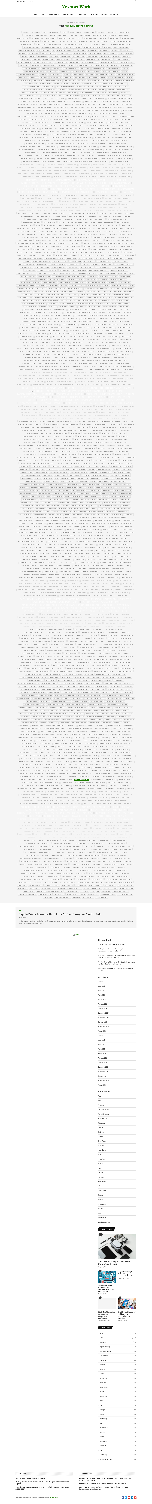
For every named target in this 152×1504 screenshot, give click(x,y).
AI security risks (78, 56)
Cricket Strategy (34, 213)
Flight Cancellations (84, 312)
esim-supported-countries (25, 285)
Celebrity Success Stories (88, 177)
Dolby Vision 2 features (25, 246)
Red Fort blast (79, 677)
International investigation (68, 454)
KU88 (48, 496)
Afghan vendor (41, 44)
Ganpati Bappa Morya (91, 330)
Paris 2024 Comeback (108, 605)
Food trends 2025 (73, 318)
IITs (129, 397)
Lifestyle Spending (27, 508)
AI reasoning (54, 56)
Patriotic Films (29, 611)
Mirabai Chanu (98, 538)
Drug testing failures (113, 252)
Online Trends (53, 587)
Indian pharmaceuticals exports (33, 436)
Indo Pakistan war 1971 (125, 445)
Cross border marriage (43, 216)
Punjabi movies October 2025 (29, 647)
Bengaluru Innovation (69, 113)
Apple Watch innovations (104, 86)
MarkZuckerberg (74, 526)
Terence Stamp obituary (24, 813)
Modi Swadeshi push (121, 544)
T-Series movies (100, 783)
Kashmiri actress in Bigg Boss (56, 484)
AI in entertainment (95, 53)
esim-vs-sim (40, 285)
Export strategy (41, 288)
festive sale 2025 (66, 300)
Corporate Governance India (107, 207)
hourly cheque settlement (112, 385)
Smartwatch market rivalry (45, 746)
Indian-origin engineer (26, 445)
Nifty (127, 566)
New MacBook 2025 (126, 562)
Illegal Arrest (58, 400)
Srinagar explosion (99, 767)
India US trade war (32, 418)
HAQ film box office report (95, 370)
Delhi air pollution (99, 225)
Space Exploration (63, 761)
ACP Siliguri (112, 35)
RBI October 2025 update (122, 662)
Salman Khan (120, 701)
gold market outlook (58, 345)
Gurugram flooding (122, 364)
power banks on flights (52, 632)
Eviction (131, 285)
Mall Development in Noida (103, 520)
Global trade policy (125, 339)
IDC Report (91, 397)
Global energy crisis (26, 336)
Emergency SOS (64, 270)
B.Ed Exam (43, 104)
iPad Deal (46, 460)
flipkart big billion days (30, 315)
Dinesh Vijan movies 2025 (124, 240)
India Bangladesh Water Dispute (68, 406)
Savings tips (80, 716)
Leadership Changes (110, 502)
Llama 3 (94, 508)
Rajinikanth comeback (122, 653)
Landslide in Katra (72, 499)
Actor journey (51, 38)
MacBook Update (90, 514)
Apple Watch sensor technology (33, 89)
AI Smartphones (92, 56)
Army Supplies (101, 92)
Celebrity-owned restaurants (64, 180)
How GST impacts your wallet (55, 388)
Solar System (50, 755)
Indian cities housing (27, 430)
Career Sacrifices (94, 168)
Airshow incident (49, 65)
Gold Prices (88, 345)
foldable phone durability (64, 315)
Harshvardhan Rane (61, 373)
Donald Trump (112, 249)
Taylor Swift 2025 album (27, 795)
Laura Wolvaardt (26, 502)
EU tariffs (64, 285)
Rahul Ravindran (110, 650)
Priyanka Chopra (125, 638)
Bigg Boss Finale (27, 122)
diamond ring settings (82, 237)
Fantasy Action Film (104, 291)
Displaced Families (74, 243)
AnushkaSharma (80, 77)
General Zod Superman (82, 333)
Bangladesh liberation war (26, 107)
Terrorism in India (128, 813)
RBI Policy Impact (25, 665)
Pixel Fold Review (127, 617)
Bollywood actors (30, 140)
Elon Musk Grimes (26, 267)
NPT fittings (87, 575)
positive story (96, 629)
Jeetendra (86, 475)
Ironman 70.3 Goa (116, 466)
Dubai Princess (33, 255)
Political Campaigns (125, 623)
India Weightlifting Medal (101, 418)
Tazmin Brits (115, 798)
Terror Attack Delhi (41, 813)
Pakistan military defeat (43, 599)
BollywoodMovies (88, 156)
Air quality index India (24, 62)
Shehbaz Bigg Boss (37, 725)
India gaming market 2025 (122, 409)
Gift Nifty (130, 333)
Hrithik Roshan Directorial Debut (110, 388)
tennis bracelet (82, 810)
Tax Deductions (78, 792)
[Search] (135, 1)
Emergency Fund (30, 270)
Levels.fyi (93, 505)
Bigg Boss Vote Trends (126, 125)
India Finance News (106, 409)
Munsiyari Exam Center (30, 556)
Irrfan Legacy (24, 469)
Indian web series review (84, 442)
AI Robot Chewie (65, 56)
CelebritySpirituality (83, 180)
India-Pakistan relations (46, 421)
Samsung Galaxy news (84, 710)
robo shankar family (64, 689)
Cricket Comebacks (67, 210)
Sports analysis (27, 764)
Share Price (117, 722)
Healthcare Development (46, 376)
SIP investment (41, 740)
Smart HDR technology (107, 740)
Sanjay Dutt (115, 713)
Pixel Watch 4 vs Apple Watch (84, 620)
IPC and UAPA (79, 460)
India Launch (38, 412)
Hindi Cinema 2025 (38, 382)
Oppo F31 (105, 587)
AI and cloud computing (64, 50)
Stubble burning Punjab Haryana (82, 774)
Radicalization (86, 650)
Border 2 (39, 159)
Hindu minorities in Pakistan (105, 382)
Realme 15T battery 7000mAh (75, 668)
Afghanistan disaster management (76, 44)
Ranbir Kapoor (79, 656)
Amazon (125, 68)
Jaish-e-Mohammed (41, 472)
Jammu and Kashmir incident (59, 472)
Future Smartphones (99, 324)
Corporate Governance (88, 207)
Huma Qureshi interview (35, 391)
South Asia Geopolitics (28, 758)
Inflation (37, 448)
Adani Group (103, 38)
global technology (109, 339)
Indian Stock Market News (119, 439)
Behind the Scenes (92, 110)
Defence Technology (50, 225)
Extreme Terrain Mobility (57, 288)
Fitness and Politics (55, 312)
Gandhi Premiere (108, 327)
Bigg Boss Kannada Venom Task (28, 125)
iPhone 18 (129, 463)
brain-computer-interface (31, 162)
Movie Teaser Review (113, 550)
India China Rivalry (86, 406)
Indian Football (75, 433)
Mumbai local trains (124, 553)
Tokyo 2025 (86, 822)
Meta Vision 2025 (88, 532)
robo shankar (127, 686)
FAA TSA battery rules (74, 288)
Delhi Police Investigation (93, 231)
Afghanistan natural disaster (120, 44)
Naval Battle (68, 559)
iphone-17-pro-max (92, 466)
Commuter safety (67, 201)
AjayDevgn (71, 65)
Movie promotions (72, 550)
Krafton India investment (28, 493)
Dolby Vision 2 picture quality (107, 246)
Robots (128, 689)
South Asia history (44, 758)
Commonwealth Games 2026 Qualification (45, 201)
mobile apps (69, 541)
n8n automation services (69, 556)
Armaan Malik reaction (87, 92)
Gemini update (22, 333)
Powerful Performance (88, 632)
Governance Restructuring (105, 351)
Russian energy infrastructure (95, 698)
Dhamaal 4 (113, 234)
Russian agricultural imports (41, 698)
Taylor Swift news (28, 798)
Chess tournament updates (73, 186)
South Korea (40, 761)
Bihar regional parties (64, 132)
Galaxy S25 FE (69, 327)
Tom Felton (109, 822)
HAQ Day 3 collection (77, 370)
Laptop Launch (104, 499)
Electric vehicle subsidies (57, 264)
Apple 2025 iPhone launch (116, 77)
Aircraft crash (74, 62)
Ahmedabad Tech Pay (43, 50)
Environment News (79, 282)
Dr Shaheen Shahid (50, 252)
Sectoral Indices (37, 719)
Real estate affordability (42, 665)
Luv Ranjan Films (122, 511)
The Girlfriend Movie (50, 819)
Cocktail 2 (129, 195)
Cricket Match (128, 210)
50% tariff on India (75, 32)
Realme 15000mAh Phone (46, 668)
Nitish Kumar (82, 569)
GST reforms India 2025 (72, 361)
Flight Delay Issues (114, 312)
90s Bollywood (28, 35)
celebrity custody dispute (77, 171)
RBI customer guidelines (83, 662)
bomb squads (101, 156)
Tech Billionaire (87, 801)
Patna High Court (123, 608)
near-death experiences (37, 562)
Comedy (49, 198)
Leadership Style (27, 505)
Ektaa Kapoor (41, 264)
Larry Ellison (124, 499)
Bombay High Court (114, 156)
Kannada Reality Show (51, 481)
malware (117, 520)
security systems (81, 719)
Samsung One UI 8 (42, 713)
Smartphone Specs (105, 743)
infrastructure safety (63, 448)
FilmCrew (72, 306)
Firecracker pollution (121, 309)
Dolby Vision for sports (79, 249)
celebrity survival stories (107, 177)
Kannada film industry (33, 481)
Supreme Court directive (45, 780)
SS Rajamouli (127, 767)
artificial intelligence (49, 95)
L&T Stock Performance (30, 499)
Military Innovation (44, 538)
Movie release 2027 (87, 550)
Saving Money (69, 716)
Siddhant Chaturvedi (78, 734)
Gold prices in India (101, 345)
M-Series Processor (40, 514)
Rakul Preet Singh (53, 656)
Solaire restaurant (36, 755)
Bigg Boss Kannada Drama (75, 122)
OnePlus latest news (25, 584)
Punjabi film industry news (124, 644)
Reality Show (70, 665)
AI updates (126, 56)
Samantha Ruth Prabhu (57, 707)
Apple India (81, 80)
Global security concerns (28, 339)
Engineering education (75, 279)
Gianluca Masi (119, 333)
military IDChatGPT (29, 538)
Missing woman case (112, 538)
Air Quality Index (107, 59)
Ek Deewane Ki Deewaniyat (26, 264)
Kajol (56, 478)
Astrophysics (112, 98)
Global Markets (100, 336)
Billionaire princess (40, 134)
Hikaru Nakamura (118, 379)
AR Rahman (111, 89)
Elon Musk (95, 264)
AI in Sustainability (110, 53)
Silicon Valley (52, 737)
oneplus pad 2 (83, 584)
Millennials (56, 538)
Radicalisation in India (72, 650)
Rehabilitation (50, 680)
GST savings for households (91, 361)
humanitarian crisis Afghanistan (27, 394)
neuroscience (113, 562)
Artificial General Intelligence (29, 95)
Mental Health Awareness (38, 532)
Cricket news (22, 213)
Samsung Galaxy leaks (67, 710)
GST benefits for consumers (101, 358)
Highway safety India (103, 379)
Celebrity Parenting (112, 174)
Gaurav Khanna (105, 330)
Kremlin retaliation (68, 493)
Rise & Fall (33, 686)
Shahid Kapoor (106, 722)
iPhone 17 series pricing (115, 463)
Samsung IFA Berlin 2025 (26, 713)
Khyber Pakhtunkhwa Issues (39, 487)
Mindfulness (87, 538)
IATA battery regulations (39, 397)
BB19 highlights (62, 110)
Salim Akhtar (109, 701)
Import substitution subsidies (28, 403)
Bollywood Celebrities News (117, 143)
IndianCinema (56, 445)
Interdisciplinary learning (104, 451)
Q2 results (73, 647)
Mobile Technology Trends (31, 544)
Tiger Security (95, 819)
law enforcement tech (62, 502)
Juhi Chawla (48, 478)
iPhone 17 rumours (99, 463)
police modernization (77, 623)
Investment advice (88, 457)
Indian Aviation (86, 424)
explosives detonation (26, 288)
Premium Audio (58, 638)
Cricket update (91, 213)
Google (126, 345)
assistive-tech (86, 98)
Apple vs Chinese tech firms (65, 86)
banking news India (105, 107)
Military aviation (111, 535)
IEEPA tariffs (101, 397)
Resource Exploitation (49, 683)
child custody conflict (120, 186)
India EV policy (66, 409)
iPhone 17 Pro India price (27, 463)
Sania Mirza (89, 713)
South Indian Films (125, 758)
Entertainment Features (118, 279)
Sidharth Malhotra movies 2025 (97, 734)
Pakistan (92, 593)
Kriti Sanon (105, 493)
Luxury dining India (25, 514)
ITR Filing (91, 469)
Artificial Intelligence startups (94, 95)
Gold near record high (75, 345)
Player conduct (101, 620)
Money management (52, 547)
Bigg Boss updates (91, 125)
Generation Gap (97, 333)
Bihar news (23, 132)
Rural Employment (73, 695)
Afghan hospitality (27, 44)
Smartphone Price (76, 743)
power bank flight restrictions (32, 632)
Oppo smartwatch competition (42, 590)
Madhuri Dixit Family (55, 517)
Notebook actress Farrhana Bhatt (35, 575)
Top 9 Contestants (24, 825)
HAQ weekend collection (32, 373)
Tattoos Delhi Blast (53, 792)
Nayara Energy (79, 559)
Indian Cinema (96, 427)
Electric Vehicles (73, 264)
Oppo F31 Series (127, 587)
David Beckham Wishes (75, 222)
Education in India (75, 261)
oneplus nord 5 (57, 584)
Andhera (124, 71)
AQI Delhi (101, 89)
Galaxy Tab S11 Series (83, 327)
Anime (112, 74)
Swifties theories (67, 783)
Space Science (77, 761)
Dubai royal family (46, 255)
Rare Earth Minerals (44, 659)
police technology (110, 623)
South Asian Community (75, 758)
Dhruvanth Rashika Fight (30, 237)
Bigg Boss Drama (126, 119)
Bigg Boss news (64, 125)
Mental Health (22, 532)
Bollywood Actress (45, 140)
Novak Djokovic (54, 575)
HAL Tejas (94, 367)
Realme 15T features (25, 671)
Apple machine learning (61, 83)
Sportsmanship (25, 767)
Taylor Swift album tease (69, 795)
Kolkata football (47, 490)
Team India (125, 798)
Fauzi (110, 297)
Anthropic (44, 77)
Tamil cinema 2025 (52, 786)
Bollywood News (110, 150)
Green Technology (123, 354)
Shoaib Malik (94, 731)
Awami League (126, 101)
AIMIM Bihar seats (48, 59)
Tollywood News (98, 822)
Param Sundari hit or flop (90, 602)
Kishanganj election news (104, 487)
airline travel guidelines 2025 (124, 62)
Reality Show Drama (98, 665)
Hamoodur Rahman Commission (122, 367)
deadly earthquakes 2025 (105, 222)
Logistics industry (105, 508)
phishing (115, 614)
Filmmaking (82, 306)
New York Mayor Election (63, 566)
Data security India (49, 222)
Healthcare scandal (64, 376)
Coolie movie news (26, 207)
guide (125, 361)
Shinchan (71, 731)
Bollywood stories (103, 153)
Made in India (128, 514)
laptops (114, 499)
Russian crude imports (61, 698)
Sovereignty (51, 761)
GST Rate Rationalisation (31, 361)
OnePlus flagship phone (104, 581)
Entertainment (102, 279)
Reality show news (113, 665)
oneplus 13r (90, 578)
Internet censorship (121, 454)
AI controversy (127, 50)
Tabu (127, 783)
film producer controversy (120, 303)
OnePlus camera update (56, 581)
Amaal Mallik (57, 68)
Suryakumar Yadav (97, 780)
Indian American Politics (24, 424)
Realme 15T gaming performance (63, 671)
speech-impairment (112, 761)
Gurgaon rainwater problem (84, 364)
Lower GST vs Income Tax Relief (61, 511)
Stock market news (110, 770)
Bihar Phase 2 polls (36, 132)
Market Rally (37, 526)
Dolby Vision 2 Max (89, 246)
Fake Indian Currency (24, 291)
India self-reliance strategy (82, 415)
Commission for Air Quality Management (117, 198)
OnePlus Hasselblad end (123, 581)
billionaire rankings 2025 (57, 134)
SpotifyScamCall (48, 767)
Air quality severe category (43, 62)
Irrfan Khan (127, 466)
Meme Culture (107, 529)
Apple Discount (38, 80)
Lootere (46, 511)
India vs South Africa (83, 418)
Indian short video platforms (33, 439)
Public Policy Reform (113, 641)
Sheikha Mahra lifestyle (102, 728)
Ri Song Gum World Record (93, 683)
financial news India (75, 309)
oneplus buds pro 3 (39, 581)
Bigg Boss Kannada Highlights (96, 122)
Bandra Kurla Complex (100, 104)
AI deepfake (22, 53)
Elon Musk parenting (58, 267)
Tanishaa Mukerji (44, 789)
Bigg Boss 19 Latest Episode (28, 119)
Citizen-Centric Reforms (37, 195)
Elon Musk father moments (123, 264)
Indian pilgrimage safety (54, 436)
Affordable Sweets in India (98, 41)
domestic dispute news (98, 249)
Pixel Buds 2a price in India (94, 617)
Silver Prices (104, 737)
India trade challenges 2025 (102, 415)
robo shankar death (48, 689)
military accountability (95, 535)
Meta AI (57, 532)
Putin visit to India (61, 647)
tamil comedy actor (79, 786)
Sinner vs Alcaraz (127, 737)
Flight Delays (127, 312)
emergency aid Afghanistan (121, 267)
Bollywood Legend (78, 150)
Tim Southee (63, 822)
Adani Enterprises (90, 38)
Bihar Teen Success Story (82, 132)
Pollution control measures (37, 629)
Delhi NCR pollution (38, 231)
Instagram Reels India (46, 451)
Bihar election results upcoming (70, 128)
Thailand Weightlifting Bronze (93, 816)
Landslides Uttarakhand (88, 499)
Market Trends (49, 526)
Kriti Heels (96, 493)
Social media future (90, 749)
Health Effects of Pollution (27, 376)
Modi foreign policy (89, 544)
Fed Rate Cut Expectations (31, 300)
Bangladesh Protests (61, 107)
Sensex (107, 719)
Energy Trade (42, 279)
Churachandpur (128, 192)
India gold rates (26, 412)
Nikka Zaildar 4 (70, 569)
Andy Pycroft (78, 74)
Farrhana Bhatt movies (25, 297)
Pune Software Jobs (39, 644)
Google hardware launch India (84, 348)
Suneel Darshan (85, 777)
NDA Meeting (23, 562)
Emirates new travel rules (68, 273)
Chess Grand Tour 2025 (31, 186)
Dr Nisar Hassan (36, 252)
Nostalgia (128, 572)
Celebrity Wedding (46, 180)
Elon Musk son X (73, 267)
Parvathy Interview (123, 605)
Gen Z (31, 333)
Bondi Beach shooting (26, 159)
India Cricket (99, 406)
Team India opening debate (45, 801)
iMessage (69, 400)
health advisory (105, 373)
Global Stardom (44, 339)
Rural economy (60, 695)
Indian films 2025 (46, 433)
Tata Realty (120, 789)
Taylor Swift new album (106, 795)
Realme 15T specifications (52, 674)
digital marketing (123, 237)
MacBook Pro (77, 514)
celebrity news (98, 174)
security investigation (52, 719)
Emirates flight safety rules (26, 273)
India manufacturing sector (71, 412)
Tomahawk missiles (122, 822)
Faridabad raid (39, 294)
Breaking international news (51, 162)
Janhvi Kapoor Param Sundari (31, 475)
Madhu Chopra (29, 517)
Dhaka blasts (92, 234)
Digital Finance (110, 237)
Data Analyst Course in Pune (31, 222)
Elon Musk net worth (42, 267)
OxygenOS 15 (67, 593)
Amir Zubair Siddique (78, 71)
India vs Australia (54, 418)
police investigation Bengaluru (57, 623)
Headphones (93, 373)
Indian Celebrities (128, 424)
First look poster (25, 312)
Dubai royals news (61, 255)
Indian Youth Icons (121, 442)
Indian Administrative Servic (111, 421)
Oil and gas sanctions (26, 578)
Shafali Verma (64, 722)
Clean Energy (85, 195)
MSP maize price (45, 553)
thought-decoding (82, 819)
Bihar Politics (49, 132)
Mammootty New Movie (38, 523)
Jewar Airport (124, 475)
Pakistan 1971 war (103, 593)
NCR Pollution (113, 559)
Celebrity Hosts (23, 174)
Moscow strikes (110, 547)
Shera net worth (60, 731)
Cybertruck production (96, 219)
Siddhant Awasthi (63, 734)
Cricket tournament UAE (76, 213)
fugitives (97, 321)
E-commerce (81, 14)
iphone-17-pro (79, 466)
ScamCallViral (109, 716)
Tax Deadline (66, 792)
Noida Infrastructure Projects (99, 569)
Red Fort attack (67, 677)
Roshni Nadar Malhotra (85, 692)
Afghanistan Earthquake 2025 (99, 44)
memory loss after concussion (124, 529)
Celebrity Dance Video (95, 171)
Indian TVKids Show (68, 442)
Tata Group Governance (95, 789)
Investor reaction (129, 457)
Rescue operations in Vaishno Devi (28, 683)
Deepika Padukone (26, 225)
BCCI (71, 110)
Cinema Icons (23, 195)
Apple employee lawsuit (53, 80)
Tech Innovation (46, 804)
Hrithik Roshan (72, 388)
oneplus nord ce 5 (70, 584)
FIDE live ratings (104, 300)
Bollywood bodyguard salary (35, 143)
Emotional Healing (44, 276)
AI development (33, 53)
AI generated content (64, 53)
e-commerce (73, 255)
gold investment (28, 345)
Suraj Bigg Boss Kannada (64, 780)
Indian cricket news (55, 430)
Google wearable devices (52, 351)
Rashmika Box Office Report (82, 659)
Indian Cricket (41, 430)
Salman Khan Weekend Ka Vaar (117, 704)
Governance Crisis (88, 351)
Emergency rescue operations (47, 270)
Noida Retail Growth (118, 569)
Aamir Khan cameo (41, 35)
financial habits (29, 309)
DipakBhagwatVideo (60, 243)
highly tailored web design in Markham (81, 379)
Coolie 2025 (92, 204)
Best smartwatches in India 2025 (27, 116)
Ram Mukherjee (67, 656)
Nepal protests (91, 562)
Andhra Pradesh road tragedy (27, 74)
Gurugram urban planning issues (46, 367)
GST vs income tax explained (112, 361)
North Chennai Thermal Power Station (86, 572)
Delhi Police (78, 231)
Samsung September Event (58, 713)
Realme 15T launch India (83, 671)
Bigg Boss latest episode (48, 125)
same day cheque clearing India (77, 707)
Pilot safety (42, 617)
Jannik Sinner (47, 475)
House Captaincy (128, 385)
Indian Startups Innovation (83, 439)
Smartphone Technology (122, 743)
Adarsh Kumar (114, 38)
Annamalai (34, 77)
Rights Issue (23, 686)
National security (45, 559)
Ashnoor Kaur (126, 95)
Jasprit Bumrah (74, 475)
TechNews (36, 807)
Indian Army (38, 424)
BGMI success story (46, 116)
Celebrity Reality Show (43, 177)
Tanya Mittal (71, 789)
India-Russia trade (79, 421)
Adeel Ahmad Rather (128, 38)
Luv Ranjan (110, 511)
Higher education (60, 379)
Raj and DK (46, 653)
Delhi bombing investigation (49, 228)
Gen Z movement (41, 333)
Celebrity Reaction (127, 174)
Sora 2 (117, 755)
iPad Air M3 (37, 460)
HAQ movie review (127, 370)
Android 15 (43, 74)
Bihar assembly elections (49, 128)
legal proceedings (53, 505)
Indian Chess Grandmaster (45, 427)
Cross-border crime (59, 216)
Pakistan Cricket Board (67, 596)
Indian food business (60, 433)
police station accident (94, 623)
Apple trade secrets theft (31, 86)
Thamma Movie (110, 816)
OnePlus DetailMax (72, 581)
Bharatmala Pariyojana (62, 116)
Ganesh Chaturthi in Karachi (56, 330)
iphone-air (104, 466)
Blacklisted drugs (119, 134)
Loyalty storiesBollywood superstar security (89, 511)
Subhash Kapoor (39, 777)
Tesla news (65, 816)
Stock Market (96, 770)
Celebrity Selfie (58, 177)
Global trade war (45, 342)
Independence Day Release (125, 403)
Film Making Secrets (102, 303)
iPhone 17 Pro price (62, 463)
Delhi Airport (125, 225)
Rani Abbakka (91, 656)
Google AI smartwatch (38, 348)
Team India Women (73, 801)
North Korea (105, 572)
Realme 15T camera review (95, 668)
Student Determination (103, 774)
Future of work (84, 324)
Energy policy (30, 279)
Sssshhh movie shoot (24, 770)
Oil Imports (39, 578)
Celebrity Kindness (53, 174)
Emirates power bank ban (107, 273)
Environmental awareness (96, 282)
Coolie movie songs (41, 207)
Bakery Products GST (55, 104)
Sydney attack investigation (84, 783)
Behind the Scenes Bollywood (110, 110)
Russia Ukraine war (23, 698)
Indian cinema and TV (109, 427)
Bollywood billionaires (100, 140)
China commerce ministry (107, 189)
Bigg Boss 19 (95, 116)
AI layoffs (129, 53)
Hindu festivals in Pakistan (85, 382)
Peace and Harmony (81, 611)
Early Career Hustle (86, 255)
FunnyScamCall (124, 321)
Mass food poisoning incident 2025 (121, 526)
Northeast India (117, 572)
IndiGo (102, 445)
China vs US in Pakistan (50, 192)
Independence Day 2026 (107, 403)
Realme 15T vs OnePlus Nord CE (72, 674)
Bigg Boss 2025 (95, 119)
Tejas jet (115, 807)
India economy (25, 409)
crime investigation (105, 213)
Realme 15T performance (124, 671)
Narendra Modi (94, 556)
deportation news (32, 234)
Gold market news (42, 345)
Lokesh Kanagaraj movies (122, 508)
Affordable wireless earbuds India (120, 41)
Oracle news (79, 590)
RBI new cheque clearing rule (103, 662)
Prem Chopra (93, 635)
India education (38, 409)
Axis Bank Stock (23, 104)
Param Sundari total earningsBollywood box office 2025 (39, 605)
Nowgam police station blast (71, 575)
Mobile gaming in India (83, 541)
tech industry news (121, 801)
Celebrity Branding (60, 171)
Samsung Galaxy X (122, 710)
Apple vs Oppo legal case (85, 86)
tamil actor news (27, 786)
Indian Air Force (128, 421)
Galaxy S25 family (56, 327)
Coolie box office (126, 204)
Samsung (93, 707)
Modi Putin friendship (105, 544)
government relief (79, 354)
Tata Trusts (40, 792)
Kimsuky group (71, 487)
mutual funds (54, 556)
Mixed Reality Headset (55, 541)
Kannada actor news (123, 478)
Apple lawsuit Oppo (31, 83)
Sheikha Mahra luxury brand (122, 728)
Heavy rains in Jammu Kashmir (82, 376)
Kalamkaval (95, 478)
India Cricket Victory (127, 406)
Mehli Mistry (82, 529)
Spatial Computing (97, 761)
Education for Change (59, 261)
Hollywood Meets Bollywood (64, 385)
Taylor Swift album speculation (48, 795)
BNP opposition (24, 137)
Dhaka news (103, 234)
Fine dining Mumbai (105, 309)
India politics (126, 412)
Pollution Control (123, 626)
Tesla (24, 816)
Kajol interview (83, 478)
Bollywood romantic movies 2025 (52, 153)
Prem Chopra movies (126, 635)
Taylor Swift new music (124, 795)
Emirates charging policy (119, 270)
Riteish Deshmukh (58, 686)
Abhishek (74, 35)
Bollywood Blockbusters (119, 140)
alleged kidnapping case (31, 68)
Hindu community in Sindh (65, 382)
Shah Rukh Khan (94, 722)
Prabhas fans (125, 632)
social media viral (25, 752)
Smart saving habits (124, 740)
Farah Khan (117, 291)
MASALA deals (103, 526)
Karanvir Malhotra (67, 481)
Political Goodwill (80, 626)
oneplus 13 (79, 578)
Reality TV (20, 668)
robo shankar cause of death (30, 689)
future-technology (127, 324)
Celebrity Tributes (124, 177)
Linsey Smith (52, 508)
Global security (126, 336)
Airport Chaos (24, 65)
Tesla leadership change (51, 816)
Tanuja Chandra (58, 789)
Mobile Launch (111, 541)
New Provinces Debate (46, 566)
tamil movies (112, 786)
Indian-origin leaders (42, 445)
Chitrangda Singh (101, 192)
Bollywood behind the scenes (81, 140)
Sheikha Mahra (128, 725)
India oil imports (113, 412)
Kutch (105, 496)
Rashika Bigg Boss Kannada (62, 659)
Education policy (89, 261)
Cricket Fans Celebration (83, 210)
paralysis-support (125, 599)
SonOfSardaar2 (86, 755)
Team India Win (60, 801)
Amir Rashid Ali (64, 71)
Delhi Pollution (109, 231)
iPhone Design (24, 466)
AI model (24, 56)
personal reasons (121, 611)
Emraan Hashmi (92, 276)
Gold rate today (116, 345)
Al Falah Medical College (85, 65)
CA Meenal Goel (33, 168)
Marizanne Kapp (126, 523)
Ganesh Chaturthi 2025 (124, 327)
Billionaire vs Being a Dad (76, 134)
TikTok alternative (109, 819)
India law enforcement (52, 412)
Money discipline (26, 547)
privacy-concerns (99, 638)
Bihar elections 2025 (103, 128)
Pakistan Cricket (51, 596)
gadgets (34, 327)
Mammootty (24, 523)
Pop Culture (68, 629)
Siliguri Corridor (65, 737)
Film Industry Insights (67, 303)
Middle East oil (39, 535)
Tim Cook (54, 822)
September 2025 (129, 719)
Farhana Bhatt (128, 291)
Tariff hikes (81, 789)
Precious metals (81, 635)
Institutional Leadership (64, 451)
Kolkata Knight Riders (63, 490)
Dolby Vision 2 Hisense (57, 246)
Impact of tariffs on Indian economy (93, 400)
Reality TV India (31, 668)
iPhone (88, 460)
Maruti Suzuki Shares (89, 526)
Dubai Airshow (21, 255)
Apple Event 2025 (70, 80)
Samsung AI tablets (105, 707)
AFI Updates (107, 47)
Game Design (96, 327)
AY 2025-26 (34, 104)
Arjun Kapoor (60, 92)
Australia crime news (48, 101)
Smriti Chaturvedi (74, 746)
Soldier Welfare (62, 755)
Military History (125, 535)
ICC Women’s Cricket (60, 397)
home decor (80, 385)
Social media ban (57, 749)
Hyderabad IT (79, 394)
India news (102, 412)
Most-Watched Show (124, 547)
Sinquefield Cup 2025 (27, 740)
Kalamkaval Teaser (108, 478)
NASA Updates (106, 556)
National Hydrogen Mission (28, 559)
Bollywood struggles (119, 153)
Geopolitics (108, 333)
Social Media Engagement (73, 749)
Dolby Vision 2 (130, 243)
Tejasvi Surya (125, 807)
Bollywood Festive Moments (123, 147)
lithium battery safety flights (79, 508)
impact (77, 400)
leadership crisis (124, 502)
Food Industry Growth (121, 315)
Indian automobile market (70, 424)
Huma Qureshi (128, 388)
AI (53, 50)
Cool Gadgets (54, 14)
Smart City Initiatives (90, 740)
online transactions (39, 587)
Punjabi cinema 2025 (106, 644)
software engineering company (121, 752)
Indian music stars (119, 433)
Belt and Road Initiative (34, 113)
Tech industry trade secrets (29, 804)
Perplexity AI (94, 611)
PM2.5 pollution (24, 623)
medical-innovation (45, 529)
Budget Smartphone (26, 165)
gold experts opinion (109, 342)
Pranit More (57, 635)
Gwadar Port (76, 367)
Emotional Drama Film (28, 276)
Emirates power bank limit (126, 273)
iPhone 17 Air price (99, 460)
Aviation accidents (64, 101)
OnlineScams (77, 587)
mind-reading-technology (72, 538)
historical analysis (23, 385)
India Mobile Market (89, 412)
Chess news (58, 186)
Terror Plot (116, 813)
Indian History (106, 433)
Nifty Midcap (46, 569)
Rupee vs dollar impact (29, 695)
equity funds (112, 282)
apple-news (62, 89)
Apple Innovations (107, 80)
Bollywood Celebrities (98, 143)
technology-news (73, 807)
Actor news (62, 38)
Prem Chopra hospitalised (109, 635)
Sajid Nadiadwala (96, 701)
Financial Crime (123, 306)
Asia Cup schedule (73, 98)
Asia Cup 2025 (49, 98)
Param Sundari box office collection (44, 602)
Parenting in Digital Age (67, 605)
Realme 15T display (111, 668)
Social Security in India (54, 752)
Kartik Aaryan (103, 481)
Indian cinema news (125, 427)
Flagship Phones (70, 312)
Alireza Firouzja (126, 65)
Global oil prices (113, 336)
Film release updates (29, 306)
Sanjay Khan (25, 716)
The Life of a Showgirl (67, 819)
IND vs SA (83, 403)
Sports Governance (81, 764)
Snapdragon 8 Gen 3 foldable (121, 746)
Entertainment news (49, 282)
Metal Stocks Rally (102, 532)
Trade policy (52, 825)
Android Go (67, 74)
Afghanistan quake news (31, 47)
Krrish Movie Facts (38, 496)
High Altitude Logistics (25, 379)
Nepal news (80, 562)
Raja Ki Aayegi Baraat (71, 653)
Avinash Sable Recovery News (110, 101)
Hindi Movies (50, 382)
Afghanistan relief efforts (72, 47)
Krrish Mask (25, 496)
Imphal (110, 400)
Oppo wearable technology (63, 590)
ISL (43, 469)
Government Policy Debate (62, 354)
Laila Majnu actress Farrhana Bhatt (51, 499)
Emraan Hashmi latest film (108, 276)
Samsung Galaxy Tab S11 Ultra (103, 710)
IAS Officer (24, 397)
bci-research (80, 110)
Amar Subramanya (98, 68)
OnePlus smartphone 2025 (111, 584)
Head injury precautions (78, 373)
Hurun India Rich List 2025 (64, 394)
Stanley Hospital (52, 770)
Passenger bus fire (45, 608)
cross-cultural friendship (77, 216)
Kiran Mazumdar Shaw (86, 487)
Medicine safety (58, 529)
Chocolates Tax (114, 192)
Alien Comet (114, 65)
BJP (109, 134)
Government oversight (43, 354)
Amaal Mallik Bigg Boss (71, 68)
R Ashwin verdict (126, 647)
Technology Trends (59, 807)
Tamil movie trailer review (96, 786)
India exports (78, 409)
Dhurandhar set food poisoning (62, 237)
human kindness (99, 391)
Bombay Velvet (127, 156)
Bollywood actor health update (122, 137)
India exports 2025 (91, 409)
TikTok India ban (28, 822)
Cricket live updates (114, 210)
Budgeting (39, 165)
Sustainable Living (124, 780)
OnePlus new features (42, 584)
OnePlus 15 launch (112, 578)
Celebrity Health (126, 171)
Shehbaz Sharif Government (55, 725)
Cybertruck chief (81, 219)
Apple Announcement (23, 80)
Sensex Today (117, 719)
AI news (32, 56)
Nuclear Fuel (98, 575)
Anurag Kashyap (56, 77)
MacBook (67, 514)
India (18, 406)
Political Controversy (29, 626)
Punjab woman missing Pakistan (87, 644)
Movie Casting (43, 550)
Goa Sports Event (93, 342)
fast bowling (60, 297)
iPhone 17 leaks (112, 460)
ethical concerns (52, 285)
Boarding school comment (40, 137)
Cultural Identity (104, 216)
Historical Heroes (38, 385)
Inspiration (111, 448)
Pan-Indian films (96, 599)
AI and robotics (80, 50)
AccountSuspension (99, 35)
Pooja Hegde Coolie (55, 629)
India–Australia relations (71, 445)
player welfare (114, 620)
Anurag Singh (68, 77)
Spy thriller (61, 767)
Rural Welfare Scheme (110, 695)
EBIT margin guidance (85, 258)
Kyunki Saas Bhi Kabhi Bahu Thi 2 (119, 496)
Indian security (123, 436)
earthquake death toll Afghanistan (30, 258)
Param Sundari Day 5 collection (68, 602)
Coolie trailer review (56, 207)
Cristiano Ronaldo (27, 216)
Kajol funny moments (68, 478)
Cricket (55, 210)
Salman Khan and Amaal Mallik (34, 704)
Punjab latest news (67, 644)
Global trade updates (30, 342)
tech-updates (25, 807)
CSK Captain (92, 216)
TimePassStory (75, 822)
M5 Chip (59, 514)
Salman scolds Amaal (26, 707)
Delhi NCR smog (52, 231)
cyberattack (43, 219)
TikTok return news (42, 822)
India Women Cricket (118, 418)
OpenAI (86, 587)
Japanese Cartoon (60, 475)
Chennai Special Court (79, 183)
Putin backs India (46, 647)
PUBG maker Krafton (59, 641)
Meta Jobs (76, 532)
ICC (50, 397)
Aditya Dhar (35, 41)
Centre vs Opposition (99, 180)
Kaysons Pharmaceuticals (122, 484)
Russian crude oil (76, 698)
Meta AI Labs (66, 532)
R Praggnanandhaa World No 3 (34, 650)
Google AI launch (22, 348)
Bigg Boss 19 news (45, 119)
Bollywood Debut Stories (88, 147)
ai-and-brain (36, 59)
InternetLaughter (22, 457)
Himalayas (130, 379)
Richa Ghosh (108, 683)
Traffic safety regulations (112, 825)
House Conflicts (24, 388)
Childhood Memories (41, 189)
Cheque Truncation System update (119, 183)
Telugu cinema (52, 810)
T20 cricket (111, 783)
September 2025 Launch (29, 722)
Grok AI (56, 358)
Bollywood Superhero (26, 156)
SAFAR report (45, 701)
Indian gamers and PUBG (90, 433)
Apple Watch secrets (121, 86)
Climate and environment (100, 195)
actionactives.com (37, 38)
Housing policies (37, 388)
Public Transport (24, 644)
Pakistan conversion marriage (33, 596)
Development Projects (67, 234)
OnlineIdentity (65, 587)
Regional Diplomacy (124, 677)
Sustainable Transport (29, 783)
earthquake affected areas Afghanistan (121, 255)
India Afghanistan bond (31, 406)
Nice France (119, 566)
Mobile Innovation (98, 541)
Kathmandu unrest (74, 484)
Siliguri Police (78, 737)
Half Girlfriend (105, 367)
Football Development (88, 318)
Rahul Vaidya (123, 650)
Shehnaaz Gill (71, 725)
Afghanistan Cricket (55, 44)
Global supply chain (78, 339)
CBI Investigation (129, 168)
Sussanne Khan (110, 780)
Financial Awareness (109, 306)
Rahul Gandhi (98, 650)
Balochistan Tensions (83, 104)
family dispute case (52, 291)
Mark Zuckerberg (24, 526)
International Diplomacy (48, 454)
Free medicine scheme (28, 321)
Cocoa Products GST (28, 198)
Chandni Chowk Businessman (30, 183)
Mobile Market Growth (126, 541)
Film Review (42, 306)
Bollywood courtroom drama (68, 147)
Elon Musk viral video (103, 267)
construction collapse (126, 201)
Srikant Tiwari (85, 767)
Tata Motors (110, 789)
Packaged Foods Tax (80, 593)
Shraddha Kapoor (24, 734)
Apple (103, 77)
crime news (118, 213)
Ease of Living (71, 258)
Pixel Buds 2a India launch (74, 617)
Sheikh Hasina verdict (114, 725)
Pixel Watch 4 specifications (63, 620)
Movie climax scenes (57, 550)
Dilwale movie (110, 240)
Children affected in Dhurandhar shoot (63, 189)
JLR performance (27, 478)
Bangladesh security (77, 107)
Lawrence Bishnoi (77, 502)
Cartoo (118, 168)
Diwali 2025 (87, 243)
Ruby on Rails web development (121, 692)
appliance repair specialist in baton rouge (82, 89)
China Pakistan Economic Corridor (29, 192)
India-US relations (93, 421)
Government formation (124, 351)
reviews (79, 683)
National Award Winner (121, 556)
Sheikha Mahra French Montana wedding (79, 728)
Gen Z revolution (55, 333)
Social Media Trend (122, 749)
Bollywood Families (106, 147)
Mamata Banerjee (128, 520)
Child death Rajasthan (24, 189)
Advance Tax (64, 41)
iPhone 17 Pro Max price (45, 463)
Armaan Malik (72, 92)
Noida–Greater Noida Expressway (30, 572)
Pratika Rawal (68, 635)
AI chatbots (115, 50)
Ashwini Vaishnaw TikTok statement (30, 98)
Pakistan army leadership (120, 593)
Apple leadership (45, 83)
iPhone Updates (55, 466)
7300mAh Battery (112, 32)
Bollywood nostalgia (32, 153)
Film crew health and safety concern (33, 303)
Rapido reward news (28, 659)
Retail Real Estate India (66, 683)
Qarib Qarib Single (103, 647)
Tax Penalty (89, 792)
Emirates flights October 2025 (47, 273)
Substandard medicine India (56, 777)
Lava (36, 502)
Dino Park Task (46, 243)
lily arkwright (40, 508)
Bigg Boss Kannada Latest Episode (119, 122)
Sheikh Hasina (100, 725)
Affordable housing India (79, 41)
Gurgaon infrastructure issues (48, 364)
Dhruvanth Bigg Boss (126, 234)
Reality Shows (126, 665)
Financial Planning (90, 309)
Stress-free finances (36, 774)
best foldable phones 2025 (101, 113)
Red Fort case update (93, 677)
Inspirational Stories (125, 448)
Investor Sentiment (25, 460)
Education (27, 261)
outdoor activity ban (29, 593)
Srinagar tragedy (114, 767)
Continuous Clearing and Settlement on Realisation (70, 204)
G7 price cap (24, 327)
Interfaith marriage (122, 451)
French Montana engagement (62, 321)
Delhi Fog (92, 228)
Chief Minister (105, 186)
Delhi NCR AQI (25, 231)
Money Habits (38, 547)
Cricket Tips (46, 213)
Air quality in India (93, 59)
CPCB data (47, 210)
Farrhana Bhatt (84, 294)
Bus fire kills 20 (71, 165)
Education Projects (104, 261)
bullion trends (50, 165)
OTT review (118, 590)
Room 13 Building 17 (68, 692)
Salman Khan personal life (96, 704)
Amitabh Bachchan (94, 71)
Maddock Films (116, 514)
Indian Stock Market (101, 439)
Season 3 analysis (23, 719)
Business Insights (98, 165)
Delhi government (103, 228)
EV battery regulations (77, 285)
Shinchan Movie (82, 731)
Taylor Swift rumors (79, 798)
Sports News (125, 764)
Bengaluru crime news (52, 113)
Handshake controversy (26, 370)
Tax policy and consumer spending (107, 792)
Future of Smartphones (69, 324)
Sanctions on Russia (76, 713)
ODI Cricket (108, 575)
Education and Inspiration (41, 261)
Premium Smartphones (73, 638)
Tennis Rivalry (105, 810)
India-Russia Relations (64, 421)
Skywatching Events (74, 740)
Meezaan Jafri (71, 529)
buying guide (21, 168)
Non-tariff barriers (65, 572)
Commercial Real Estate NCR (92, 198)
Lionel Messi (62, 508)
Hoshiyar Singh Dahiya (93, 385)
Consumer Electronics (27, 204)
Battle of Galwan (24, 110)
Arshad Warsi (125, 92)
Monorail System (76, 547)
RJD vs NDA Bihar (72, 686)
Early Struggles (101, 255)
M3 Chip (51, 514)
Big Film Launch (78, 116)
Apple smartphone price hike (103, 83)
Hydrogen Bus (129, 394)
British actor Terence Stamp (120, 162)
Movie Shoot (99, 550)
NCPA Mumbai (102, 559)
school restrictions (123, 716)
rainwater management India (31, 653)
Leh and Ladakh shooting (79, 505)
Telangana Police (30, 810)
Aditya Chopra (24, 41)
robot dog (111, 689)
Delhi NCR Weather (65, 231)
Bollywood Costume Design (47, 147)
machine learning (103, 514)
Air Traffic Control (61, 62)
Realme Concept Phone (103, 674)
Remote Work (118, 680)
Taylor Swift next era (44, 798)
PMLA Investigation (38, 623)
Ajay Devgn (61, 65)
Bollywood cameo (82, 143)
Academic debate (85, 35)
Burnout (61, 165)
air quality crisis (79, 59)
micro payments (26, 535)
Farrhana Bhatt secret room (44, 297)
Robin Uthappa (115, 686)
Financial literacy (59, 309)
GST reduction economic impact (52, 361)
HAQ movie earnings (113, 370)
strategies (23, 774)
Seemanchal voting (96, 719)
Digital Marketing (68, 14)
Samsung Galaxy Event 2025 (48, 710)
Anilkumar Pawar (101, 74)
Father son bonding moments (96, 297)
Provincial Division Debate (41, 641)
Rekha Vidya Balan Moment (66, 680)
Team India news (29, 801)
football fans (103, 318)
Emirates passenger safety (87, 273)
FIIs (113, 300)
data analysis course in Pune (117, 219)
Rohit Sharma (24, 692)
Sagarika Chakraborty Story (61, 701)
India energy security (52, 409)
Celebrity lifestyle (84, 174)
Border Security (50, 159)
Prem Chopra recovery (28, 638)
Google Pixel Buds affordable (124, 348)
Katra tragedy (106, 484)
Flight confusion (99, 312)
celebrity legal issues (69, 174)
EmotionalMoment (58, 276)
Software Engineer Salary (100, 752)
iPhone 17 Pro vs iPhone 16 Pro (80, 463)
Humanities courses (47, 394)
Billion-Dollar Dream (124, 132)
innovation (76, 448)
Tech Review (127, 804)
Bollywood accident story (83, 137)
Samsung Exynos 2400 (30, 710)
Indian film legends (32, 433)
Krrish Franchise (126, 493)
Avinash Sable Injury (91, 101)
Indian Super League (30, 442)
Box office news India (108, 159)
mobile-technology (49, 544)
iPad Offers (55, 460)
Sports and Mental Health (43, 764)
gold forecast (123, 342)
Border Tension (63, 159)
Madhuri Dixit (41, 517)
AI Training (116, 56)
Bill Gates (112, 132)
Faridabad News (27, 294)
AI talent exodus (105, 56)
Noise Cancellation (49, 572)
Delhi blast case (32, 228)
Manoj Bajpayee (113, 523)
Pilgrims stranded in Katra (27, 617)
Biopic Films (101, 134)
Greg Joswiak (47, 358)
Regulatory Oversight (35, 680)
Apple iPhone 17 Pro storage (125, 80)
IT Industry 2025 (52, 469)
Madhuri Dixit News (71, 517)
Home (36, 14)
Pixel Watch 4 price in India (43, 620)
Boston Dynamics (76, 159)
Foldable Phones (80, 315)
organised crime (106, 590)
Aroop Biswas (113, 92)
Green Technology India (32, 358)
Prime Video (86, 638)
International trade (86, 454)
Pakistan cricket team (84, 596)
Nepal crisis (70, 562)
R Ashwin (114, 647)
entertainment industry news (30, 282)
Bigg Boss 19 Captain (108, 116)
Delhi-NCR (21, 234)
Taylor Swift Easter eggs (88, 795)
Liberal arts (125, 505)
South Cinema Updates (93, 758)
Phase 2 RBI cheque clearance (72, 614)
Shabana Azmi (53, 722)
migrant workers (52, 535)
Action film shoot (22, 38)
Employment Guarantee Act (76, 276)
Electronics (94, 14)
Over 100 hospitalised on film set (49, 593)
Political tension (94, 626)
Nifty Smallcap (58, 569)
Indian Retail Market (109, 436)
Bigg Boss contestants (110, 119)
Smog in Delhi (61, 746)
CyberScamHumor (55, 219)
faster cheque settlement (76, 297)
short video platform (123, 731)
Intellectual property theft (84, 451)
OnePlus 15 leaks (126, 578)
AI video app (26, 59)
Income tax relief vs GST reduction (51, 403)
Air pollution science (63, 59)
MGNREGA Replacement (127, 532)
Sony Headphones (106, 755)
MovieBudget (126, 550)
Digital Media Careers (25, 240)
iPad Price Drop (67, 460)
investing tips (65, 457)
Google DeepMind (53, 348)
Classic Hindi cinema (71, 195)
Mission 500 (124, 538)
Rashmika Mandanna (100, 659)
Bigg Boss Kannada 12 (57, 122)
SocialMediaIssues (83, 752)
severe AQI (43, 722)
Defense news (85, 225)
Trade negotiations (39, 825)
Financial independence (44, 309)
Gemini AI (127, 330)
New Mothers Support (29, 566)
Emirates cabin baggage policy (98, 270)
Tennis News (94, 810)
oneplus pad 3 (95, 584)
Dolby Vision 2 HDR (41, 246)
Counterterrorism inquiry (26, 210)
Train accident (128, 825)
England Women (90, 279)
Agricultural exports (121, 47)
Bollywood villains (73, 156)
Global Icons (72, 336)
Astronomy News (99, 98)
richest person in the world (124, 683)
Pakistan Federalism (26, 599)
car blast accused (80, 168)
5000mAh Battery (89, 32)
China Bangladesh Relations (87, 189)
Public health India (86, 641)
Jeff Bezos (114, 475)
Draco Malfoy (63, 252)
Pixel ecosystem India (112, 617)
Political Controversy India (48, 626)
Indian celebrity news (27, 427)
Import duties (120, 400)
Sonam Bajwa (74, 755)
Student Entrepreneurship (122, 774)
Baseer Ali (130, 107)
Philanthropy (88, 614)
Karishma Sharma (81, 481)
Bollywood (55, 137)
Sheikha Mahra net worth (29, 731)
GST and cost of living (83, 358)
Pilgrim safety (125, 614)
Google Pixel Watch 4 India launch (30, 351)
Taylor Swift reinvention (61, 798)
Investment (76, 457)
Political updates (108, 626)
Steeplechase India (67, 770)
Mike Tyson (81, 535)
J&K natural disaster (103, 469)
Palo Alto (85, 599)
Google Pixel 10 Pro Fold (104, 348)
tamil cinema (40, 786)
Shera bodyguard (46, 731)
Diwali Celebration (99, 243)
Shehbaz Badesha (23, 725)
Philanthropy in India (102, 614)
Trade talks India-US (95, 825)
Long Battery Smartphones (32, 511)
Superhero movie (108, 777)
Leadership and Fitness (93, 502)
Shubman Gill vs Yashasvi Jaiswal (43, 734)
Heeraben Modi (99, 376)
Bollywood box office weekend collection (60, 143)
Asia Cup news (60, 98)
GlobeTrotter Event (78, 342)
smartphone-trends (27, 746)
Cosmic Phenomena (125, 207)
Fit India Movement (40, 312)
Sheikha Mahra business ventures (30, 728)
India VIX (43, 418)
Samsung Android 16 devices (123, 707)
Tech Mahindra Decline (104, 804)
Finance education (94, 306)
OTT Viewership (129, 590)
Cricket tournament (59, 213)
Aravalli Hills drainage (29, 92)
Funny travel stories (109, 321)
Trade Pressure (64, 825)
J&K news (116, 469)
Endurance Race (125, 276)
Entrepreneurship (65, 282)
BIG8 (87, 116)
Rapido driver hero (127, 656)
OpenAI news (95, 587)
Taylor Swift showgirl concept (98, 798)
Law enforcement (46, 502)
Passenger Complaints (61, 608)
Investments (116, 457)
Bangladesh (114, 104)
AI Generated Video (80, 53)
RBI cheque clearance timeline (63, 662)
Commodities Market (23, 201)
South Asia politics (59, 758)
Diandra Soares (97, 237)
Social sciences (39, 752)
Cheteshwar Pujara (91, 186)
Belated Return (127, 110)
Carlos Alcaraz (108, 168)
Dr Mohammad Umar (126, 249)
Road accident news (102, 686)
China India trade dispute (126, 189)
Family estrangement (67, 291)
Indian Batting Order (100, 424)
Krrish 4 (115, 493)
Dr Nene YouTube (22, 252)
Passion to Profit (95, 608)
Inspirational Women (29, 451)
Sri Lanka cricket (73, 767)
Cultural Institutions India (121, 216)
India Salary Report (64, 415)
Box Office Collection (91, 159)
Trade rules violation (78, 825)
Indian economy (97, 430)
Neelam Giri (51, 562)
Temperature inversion (67, 810)
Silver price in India (91, 737)
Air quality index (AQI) (122, 59)
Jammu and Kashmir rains (79, 472)
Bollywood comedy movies (27, 147)
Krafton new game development (49, 493)
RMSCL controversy (86, 686)
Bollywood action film (102, 137)
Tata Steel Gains (28, 792)
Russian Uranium (129, 698)
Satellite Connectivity (55, 716)
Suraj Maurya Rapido (81, 780)
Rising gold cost (44, 686)
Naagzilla (83, 556)
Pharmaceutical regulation (29, 614)
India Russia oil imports (31, 415)
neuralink (103, 562)
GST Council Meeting (119, 358)
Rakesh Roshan (40, 656)
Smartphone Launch (60, 743)
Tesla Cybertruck (35, 816)
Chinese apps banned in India (83, 192)
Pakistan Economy (121, 596)
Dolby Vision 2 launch (73, 246)
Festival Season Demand (50, 300)
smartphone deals (45, 743)
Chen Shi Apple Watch (48, 183)
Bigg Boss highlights (41, 122)
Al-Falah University (102, 65)
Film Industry (52, 303)
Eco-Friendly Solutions (102, 258)
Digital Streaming (54, 240)
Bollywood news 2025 (125, 150)
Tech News (117, 804)
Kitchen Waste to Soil (27, 490)
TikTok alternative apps (125, 819)
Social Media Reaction (107, 749)
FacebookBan (115, 288)
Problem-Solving (25, 641)
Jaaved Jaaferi (126, 469)
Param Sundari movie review (109, 602)
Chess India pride (46, 186)
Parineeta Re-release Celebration (88, 605)
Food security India (59, 318)
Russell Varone (124, 695)
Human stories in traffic (115, 391)
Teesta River (86, 807)
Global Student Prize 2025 (61, 339)
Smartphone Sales (90, 743)
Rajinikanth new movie (25, 656)
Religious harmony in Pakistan (101, 680)
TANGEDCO (33, 789)
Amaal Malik (45, 68)
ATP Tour (36, 101)
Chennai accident (63, 183)
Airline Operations (106, 62)
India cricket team (112, 406)
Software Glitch (22, 755)
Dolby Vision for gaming (61, 249)
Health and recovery (119, 373)
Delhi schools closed (124, 231)
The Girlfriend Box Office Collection (29, 819)
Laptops (104, 14)
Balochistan (69, 104)
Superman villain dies (28, 780)
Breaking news (67, 162)
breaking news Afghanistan (83, 162)
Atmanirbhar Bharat (125, 98)
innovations (101, 448)
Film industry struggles (85, 303)
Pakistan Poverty (73, 599)
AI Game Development (48, 53)
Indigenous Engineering (89, 445)
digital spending (40, 240)
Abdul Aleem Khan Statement (59, 35)
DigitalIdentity (97, 240)
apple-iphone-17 (51, 89)
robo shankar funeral (81, 689)
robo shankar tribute (97, 689)
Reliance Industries (83, 680)
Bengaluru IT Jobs (84, 113)
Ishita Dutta (35, 469)
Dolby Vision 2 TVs (23, 249)
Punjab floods (53, 644)
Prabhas (101, 632)
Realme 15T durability (127, 668)
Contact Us (114, 14)
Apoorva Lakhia (93, 77)
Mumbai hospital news (93, 553)
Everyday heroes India (119, 285)
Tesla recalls (76, 816)
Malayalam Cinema (86, 520)
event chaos (105, 285)
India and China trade (48, 406)
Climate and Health (117, 195)
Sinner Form (115, 737)
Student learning (25, 777)
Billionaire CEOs (26, 134)
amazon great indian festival (33, 71)
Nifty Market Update (32, 569)
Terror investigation (73, 813)
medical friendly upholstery (26, 529)
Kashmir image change (118, 481)
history (49, 385)
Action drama (123, 35)
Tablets (120, 783)
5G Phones (101, 32)
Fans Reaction (91, 291)
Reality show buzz (83, 665)
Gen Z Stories (67, 333)
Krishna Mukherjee (84, 493)
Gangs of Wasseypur (75, 330)
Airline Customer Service (90, 62)
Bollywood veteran (58, 156)
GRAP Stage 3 (111, 354)
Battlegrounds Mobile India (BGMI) (43, 110)
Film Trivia (52, 306)
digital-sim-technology (82, 240)
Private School (112, 638)
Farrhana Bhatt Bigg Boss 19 (101, 294)
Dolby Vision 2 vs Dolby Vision (42, 249)
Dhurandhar (45, 237)
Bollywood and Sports (61, 140)
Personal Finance (106, 611)
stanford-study (39, 770)
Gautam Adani (117, 330)
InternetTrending (36, 457)
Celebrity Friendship (111, 171)
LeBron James (40, 505)
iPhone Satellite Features (39, 466)
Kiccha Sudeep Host (57, 487)
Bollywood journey (43, 150)
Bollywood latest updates (60, 150)
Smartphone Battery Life (29, 743)
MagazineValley (85, 517)
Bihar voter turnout (99, 132)
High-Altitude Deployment (44, 379)
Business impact (85, 165)
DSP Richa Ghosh (128, 252)
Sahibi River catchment (80, 701)
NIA (89, 566)
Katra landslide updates (91, 484)
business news (111, 165)
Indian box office (115, 424)
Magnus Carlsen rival (99, 517)
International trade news (103, 454)
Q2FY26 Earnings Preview (87, 647)
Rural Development (46, 695)
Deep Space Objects (123, 222)
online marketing (24, 587)
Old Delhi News (60, 578)
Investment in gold (103, 457)
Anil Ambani (89, 74)
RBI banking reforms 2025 (43, 662)
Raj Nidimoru (57, 653)
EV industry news (93, 285)
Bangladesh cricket (127, 104)
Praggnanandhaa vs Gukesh (41, 635)
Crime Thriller (129, 213)
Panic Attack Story (110, 599)
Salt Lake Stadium (41, 707)
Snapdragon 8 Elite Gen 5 (101, 746)
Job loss (38, 478)
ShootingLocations (107, 731)
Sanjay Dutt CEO (127, 713)
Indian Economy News (111, 430)
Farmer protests (71, 294)
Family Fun (80, 291)
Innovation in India (89, 448)
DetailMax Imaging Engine (49, 234)
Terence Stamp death (119, 810)
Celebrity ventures (31, 180)
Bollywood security (71, 153)
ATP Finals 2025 (25, 101)
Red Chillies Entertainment (50, 677)
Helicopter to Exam (113, 376)
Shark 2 (126, 722)
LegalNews (65, 505)
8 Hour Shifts (124, 32)
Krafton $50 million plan (123, 490)
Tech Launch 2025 (89, 804)
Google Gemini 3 (67, 348)
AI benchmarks (104, 50)
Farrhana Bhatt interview (121, 294)
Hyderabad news (92, 394)
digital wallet (67, 240)
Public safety (127, 641)
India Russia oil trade (48, 415)
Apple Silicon (86, 83)
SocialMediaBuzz (69, 752)
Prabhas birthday (112, 632)
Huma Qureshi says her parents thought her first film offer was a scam (68, 391)
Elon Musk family (107, 264)
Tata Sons (130, 789)
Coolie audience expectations (108, 204)
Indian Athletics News (52, 424)
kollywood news (78, 490)
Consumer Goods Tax (43, 204)
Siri (50, 740)
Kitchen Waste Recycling (123, 487)
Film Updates (63, 306)
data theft (62, 222)
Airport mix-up (36, 65)
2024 (44, 32)
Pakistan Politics (59, 599)
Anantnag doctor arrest (111, 71)
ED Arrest (129, 258)
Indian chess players (63, 427)
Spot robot (36, 767)
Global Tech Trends (94, 339)
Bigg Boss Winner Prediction (29, 128)
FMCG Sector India (47, 315)
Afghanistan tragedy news (92, 47)
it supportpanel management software (72, 469)
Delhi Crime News (66, 228)
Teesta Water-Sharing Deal (101, 807)
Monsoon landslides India (93, 547)
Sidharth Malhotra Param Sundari (121, 734)
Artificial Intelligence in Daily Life (69, 95)
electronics (85, 264)
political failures (65, 626)
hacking (85, 367)
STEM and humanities (82, 770)
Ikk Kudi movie (31, 400)
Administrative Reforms (49, 41)
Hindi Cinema (26, 382)
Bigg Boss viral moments (108, 125)
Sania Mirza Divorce (102, 713)
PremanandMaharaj (44, 638)
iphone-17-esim (67, 466)
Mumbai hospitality (109, 553)
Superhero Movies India (124, 777)
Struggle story (51, 774)
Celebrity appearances (27, 171)
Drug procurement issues (78, 252)
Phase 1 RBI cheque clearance (51, 614)
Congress (100, 201)
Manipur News (83, 523)
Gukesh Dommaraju (28, 364)
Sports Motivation (112, 764)
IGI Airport (112, 397)
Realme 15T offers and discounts (104, 671)
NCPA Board (91, 559)
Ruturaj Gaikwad (32, 701)
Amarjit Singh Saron (113, 68)
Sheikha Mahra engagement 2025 (54, 728)
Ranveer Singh (113, 656)
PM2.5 (131, 620)
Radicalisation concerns (54, 650)
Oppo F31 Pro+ (115, 587)
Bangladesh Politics (44, 107)
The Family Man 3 (123, 816)
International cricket (30, 454)
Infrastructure (48, 448)
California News (46, 168)
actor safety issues (75, 38)
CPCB (39, 210)
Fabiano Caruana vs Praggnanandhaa (96, 288)
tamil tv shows (22, 789)
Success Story (72, 777)
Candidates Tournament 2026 (63, 168)
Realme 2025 (89, 674)
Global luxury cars (85, 336)
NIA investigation (98, 566)
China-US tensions (66, 192)
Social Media (27, 749)
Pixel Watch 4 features (25, 620)
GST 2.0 (70, 358)
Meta (50, 532)
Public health (73, 641)
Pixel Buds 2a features (56, 617)
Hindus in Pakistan (123, 382)
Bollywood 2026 (67, 137)
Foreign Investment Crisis (119, 318)
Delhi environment (80, 228)
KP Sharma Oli (107, 490)
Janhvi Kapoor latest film (122, 472)
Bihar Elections (89, 128)
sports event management (63, 764)
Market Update (61, 526)
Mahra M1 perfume (52, 520)
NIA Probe (110, 566)
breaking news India (101, 162)
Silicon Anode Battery (38, 737)
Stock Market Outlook (126, 770)
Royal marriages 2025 (102, 692)
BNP (129, 134)
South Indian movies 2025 (25, 761)
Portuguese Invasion (82, 629)
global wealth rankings (61, 342)
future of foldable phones (26, 324)
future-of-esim (113, 324)
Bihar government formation (121, 128)
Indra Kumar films (25, 448)
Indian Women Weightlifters (103, 442)
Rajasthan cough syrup (88, 653)
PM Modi (124, 620)
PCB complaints (67, 611)
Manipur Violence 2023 (98, 523)
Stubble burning (64, 774)
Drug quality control (97, 252)
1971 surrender (35, 32)
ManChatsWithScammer (56, 523)
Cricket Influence (99, 210)
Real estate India (58, 665)
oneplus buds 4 (25, 581)
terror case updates (57, 813)
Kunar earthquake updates (73, 496)
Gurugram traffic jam (26, 367)
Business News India (125, 165)
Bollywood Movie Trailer (94, 150)
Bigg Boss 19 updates (81, 119)
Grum (63, 358)
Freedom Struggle (44, 321)
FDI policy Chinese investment (124, 297)
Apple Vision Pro (48, 86)
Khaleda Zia (24, 487)
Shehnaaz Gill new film (86, 725)
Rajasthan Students (105, 653)
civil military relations (55, 195)
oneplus (70, 578)
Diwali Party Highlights (115, 243)
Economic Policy (118, 258)
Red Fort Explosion (109, 677)
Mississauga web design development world (31, 541)
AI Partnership (42, 56)
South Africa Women (128, 755)
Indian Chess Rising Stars (80, 427)
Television (42, 810)
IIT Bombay (121, 397)
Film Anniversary (122, 300)
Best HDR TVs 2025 (118, 113)
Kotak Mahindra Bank (93, 490)
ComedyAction (59, 198)
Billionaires (90, 134)
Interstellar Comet (51, 457)
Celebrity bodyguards (44, 171)
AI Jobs (121, 53)
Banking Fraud (91, 107)
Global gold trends (59, 336)
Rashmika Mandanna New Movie (119, 659)
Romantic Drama (54, 692)
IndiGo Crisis (111, 445)
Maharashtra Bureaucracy (117, 517)
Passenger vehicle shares (79, 608)
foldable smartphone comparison (100, 315)
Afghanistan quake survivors (51, 47)
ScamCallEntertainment (94, 716)
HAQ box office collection (60, 370)
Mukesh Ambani (57, 553)
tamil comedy (65, 786)
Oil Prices (49, 578)
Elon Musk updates (87, 267)
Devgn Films (81, 234)
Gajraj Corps (44, 327)
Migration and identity (68, 535)
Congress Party (111, 201)
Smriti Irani (86, 746)
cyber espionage (31, 219)
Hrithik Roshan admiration (88, 388)
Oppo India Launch (23, 590)
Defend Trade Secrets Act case (68, 225)
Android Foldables (55, 74)
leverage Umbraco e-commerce (109, 505)
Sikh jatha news (23, 737)
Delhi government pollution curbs (123, 228)
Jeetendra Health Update (100, 475)
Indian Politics (69, 436)
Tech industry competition (103, 801)
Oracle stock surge (92, 590)
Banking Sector (119, 107)
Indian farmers (125, 430)
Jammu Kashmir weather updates (100, 472)
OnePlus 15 (100, 578)
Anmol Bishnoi (23, 77)
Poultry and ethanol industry (113, 629)
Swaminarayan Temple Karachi (49, 783)
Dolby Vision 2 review (126, 246)
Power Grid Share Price (70, 632)
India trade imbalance (121, 415)
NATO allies (57, 559)
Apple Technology (120, 83)
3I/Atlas (64, 32)
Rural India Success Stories (91, 695)
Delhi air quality (113, 225)
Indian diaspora (84, 430)
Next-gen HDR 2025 (79, 566)
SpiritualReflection (127, 761)
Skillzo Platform (59, 740)
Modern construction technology (69, 544)
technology (46, 807)
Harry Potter (47, 373)
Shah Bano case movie (79, 722)
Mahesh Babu (39, 520)
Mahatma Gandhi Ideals (24, 520)
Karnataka (93, 481)
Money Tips (64, 547)
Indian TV (56, 442)
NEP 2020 (60, 562)
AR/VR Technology (123, 89)
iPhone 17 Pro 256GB (127, 460)
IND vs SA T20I (93, 403)
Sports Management (96, 764)
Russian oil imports (114, 698)
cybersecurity (68, 219)
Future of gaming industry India (48, 324)
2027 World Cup (54, 32)
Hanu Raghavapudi (43, 370)
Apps (43, 14)
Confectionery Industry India (85, 201)
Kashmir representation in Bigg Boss (32, 484)
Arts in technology (113, 95)
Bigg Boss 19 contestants (126, 116)
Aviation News (77, 101)
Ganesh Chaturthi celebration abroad (33, 330)
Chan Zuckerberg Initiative (117, 180)
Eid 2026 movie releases (120, 261)
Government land (27, 354)
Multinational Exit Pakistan (74, 553)
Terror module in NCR (102, 813)
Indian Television (45, 442)
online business (127, 584)
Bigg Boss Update (77, 125)
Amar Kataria (85, 68)
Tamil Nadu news (124, 786)
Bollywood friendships (26, 150)
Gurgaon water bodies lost (104, 364)
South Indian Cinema (109, 758)
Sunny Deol (96, 777)
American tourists (51, 71)
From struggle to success (82, 321)
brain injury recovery (124, 159)
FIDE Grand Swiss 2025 (89, 300)
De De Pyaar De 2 (90, 222)
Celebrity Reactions (27, 177)
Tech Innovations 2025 (61, 804)
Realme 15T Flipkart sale (41, 671)
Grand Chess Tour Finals (96, 354)
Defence (38, 225)
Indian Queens (82, 436)
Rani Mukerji (102, 656)
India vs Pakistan (68, 418)
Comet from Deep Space (74, 198)
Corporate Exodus (72, 207)
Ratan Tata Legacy (27, 662)
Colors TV (41, 198)
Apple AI (129, 77)
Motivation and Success (28, 550)
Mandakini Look (71, 523)
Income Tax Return (71, 403)
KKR (38, 490)
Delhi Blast (20, 228)
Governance (75, 351)
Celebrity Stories (71, 177)
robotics (120, 689)
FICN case (77, 300)
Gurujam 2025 (64, 367)
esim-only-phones (124, 282)
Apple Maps (75, 83)
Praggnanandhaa (23, 635)
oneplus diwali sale (88, 581)
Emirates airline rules (79, 270)
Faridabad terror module (55, 294)
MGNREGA (114, 532)
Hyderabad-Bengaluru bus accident (111, 394)
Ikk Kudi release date (44, 400)
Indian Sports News (52, 439)
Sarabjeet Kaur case (38, 716)
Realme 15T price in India (33, 674)
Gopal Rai (66, 351)
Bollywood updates (42, 156)
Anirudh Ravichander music (125, 74)
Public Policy (99, 641)
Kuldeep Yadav (57, 496)
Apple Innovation (93, 80)
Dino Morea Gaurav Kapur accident (27, 243)
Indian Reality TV (94, 436)
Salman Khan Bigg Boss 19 (55, 704)
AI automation (92, 50)
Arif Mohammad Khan (46, 92)
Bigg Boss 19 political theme (63, 119)
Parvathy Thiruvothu (29, 608)
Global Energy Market (42, 336)
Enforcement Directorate (57, 279)
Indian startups (66, 439)
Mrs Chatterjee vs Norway (28, 553)
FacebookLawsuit (127, 288)
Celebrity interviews (37, 174)
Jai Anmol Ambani (26, 472)
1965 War (25, 32)
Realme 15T (60, 668)
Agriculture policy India (26, 50)
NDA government (126, 559)
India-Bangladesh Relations (27, 421)
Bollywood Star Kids (87, 153)
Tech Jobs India (75, 804)
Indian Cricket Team (70, 430)
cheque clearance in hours (97, 183)
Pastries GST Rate (109, 608)
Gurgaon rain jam (66, 364)
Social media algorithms (41, 749)
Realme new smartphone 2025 (29, 677)
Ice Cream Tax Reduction (77, 397)
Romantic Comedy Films (38, 692)
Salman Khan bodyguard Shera (75, 704)
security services (67, 719)
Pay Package (40, 611)
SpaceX (86, 761)
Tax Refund (125, 792)
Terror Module (87, 813)
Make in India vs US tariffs (69, 520)
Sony (95, 755)
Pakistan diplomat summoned (103, 596)
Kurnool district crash (92, 496)
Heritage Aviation (127, 376)
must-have (43, 556)
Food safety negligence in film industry (36, 318)
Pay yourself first (53, 611)
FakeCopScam (38, 291)
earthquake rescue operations (54, 258)
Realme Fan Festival (119, 674)
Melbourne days (94, 529)
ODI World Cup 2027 (121, 575)
